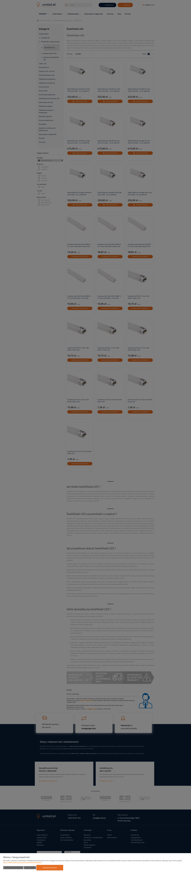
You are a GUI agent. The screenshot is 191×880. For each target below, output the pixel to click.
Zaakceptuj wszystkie (50, 867)
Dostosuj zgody (30, 867)
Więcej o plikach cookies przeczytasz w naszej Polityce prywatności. (22, 862)
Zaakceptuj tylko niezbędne (13, 867)
